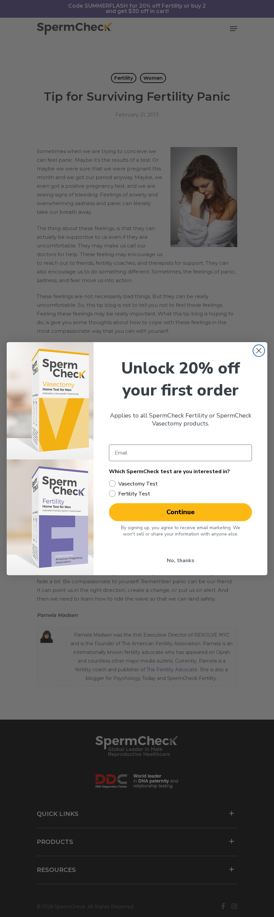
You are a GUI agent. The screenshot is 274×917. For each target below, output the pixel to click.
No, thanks (180, 560)
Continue (180, 512)
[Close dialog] (259, 350)
